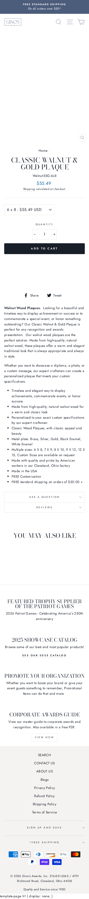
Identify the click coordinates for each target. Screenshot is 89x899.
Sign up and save (44, 827)
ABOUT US (44, 771)
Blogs (45, 779)
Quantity (44, 224)
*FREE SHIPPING (44, 842)
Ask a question (44, 497)
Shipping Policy (44, 804)
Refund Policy (44, 795)
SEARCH (44, 754)
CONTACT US (44, 763)
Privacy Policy (44, 787)
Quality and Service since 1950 (44, 889)
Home (43, 150)
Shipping (29, 189)
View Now (44, 737)
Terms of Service (44, 812)
